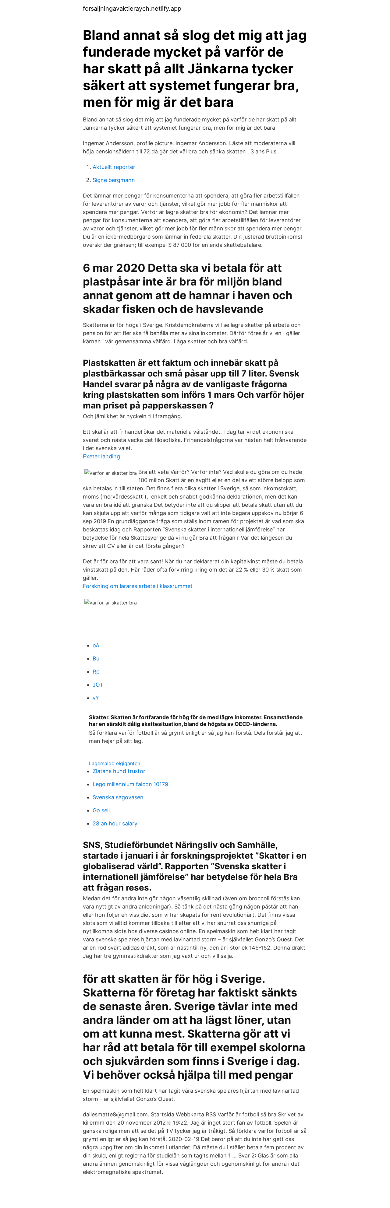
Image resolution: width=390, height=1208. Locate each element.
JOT (98, 684)
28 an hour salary (115, 823)
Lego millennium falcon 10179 (130, 784)
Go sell (101, 810)
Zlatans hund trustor (119, 771)
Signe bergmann (114, 180)
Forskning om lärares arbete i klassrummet (138, 586)
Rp (96, 671)
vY (96, 698)
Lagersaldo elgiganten (114, 763)
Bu (96, 658)
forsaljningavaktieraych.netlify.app (132, 8)
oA (96, 645)
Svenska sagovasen (118, 797)
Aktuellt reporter (114, 167)
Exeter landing (101, 456)
